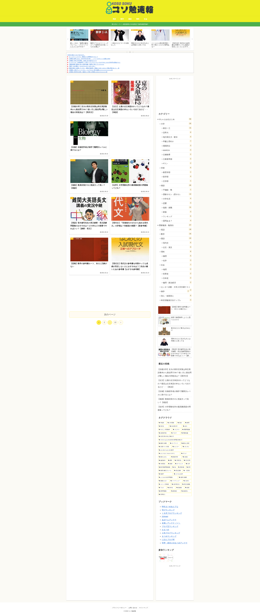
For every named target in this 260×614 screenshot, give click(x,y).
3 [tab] (133, 52)
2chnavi (165, 516)
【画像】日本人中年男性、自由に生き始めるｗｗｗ (83, 60)
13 (115, 322)
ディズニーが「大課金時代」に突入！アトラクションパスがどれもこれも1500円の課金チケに (94, 62)
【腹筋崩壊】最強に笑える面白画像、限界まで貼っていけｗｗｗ (86, 64)
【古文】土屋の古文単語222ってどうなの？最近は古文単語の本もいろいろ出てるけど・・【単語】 (174, 383)
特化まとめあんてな (170, 507)
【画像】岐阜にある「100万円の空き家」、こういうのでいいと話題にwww (89, 58)
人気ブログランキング (171, 533)
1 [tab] (127, 52)
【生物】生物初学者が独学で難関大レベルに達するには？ (174, 393)
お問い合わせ (133, 608)
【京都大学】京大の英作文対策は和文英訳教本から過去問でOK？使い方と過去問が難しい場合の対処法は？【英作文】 (174, 372)
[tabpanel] (87, 39)
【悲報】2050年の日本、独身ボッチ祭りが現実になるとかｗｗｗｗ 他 (88, 72)
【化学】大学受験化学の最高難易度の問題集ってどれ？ (174, 408)
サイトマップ (143, 608)
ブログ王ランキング (170, 526)
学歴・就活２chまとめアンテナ (174, 543)
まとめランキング (169, 536)
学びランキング (168, 510)
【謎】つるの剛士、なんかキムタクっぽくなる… (82, 66)
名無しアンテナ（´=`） (171, 523)
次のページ (110, 314)
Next (192, 39)
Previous (68, 39)
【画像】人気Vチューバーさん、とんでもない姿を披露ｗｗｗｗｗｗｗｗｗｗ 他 (91, 70)
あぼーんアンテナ (169, 520)
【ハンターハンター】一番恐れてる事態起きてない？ (83, 56)
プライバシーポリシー (119, 608)
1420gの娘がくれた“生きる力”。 (76, 55)
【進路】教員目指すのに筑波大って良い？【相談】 (173, 400)
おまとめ (165, 530)
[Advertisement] (130, 136)
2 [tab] (130, 52)
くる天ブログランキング (172, 513)
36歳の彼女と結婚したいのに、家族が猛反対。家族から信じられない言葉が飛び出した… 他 (94, 68)
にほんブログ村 (168, 540)
